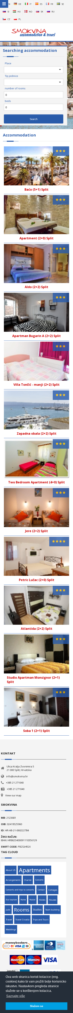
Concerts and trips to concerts (20, 889)
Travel (9, 919)
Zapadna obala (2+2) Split (36, 433)
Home (23, 899)
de (19, 4)
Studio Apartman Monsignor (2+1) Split (33, 679)
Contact (41, 889)
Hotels (42, 899)
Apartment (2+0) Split (36, 238)
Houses (52, 899)
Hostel (32, 899)
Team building (52, 909)
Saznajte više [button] (15, 996)
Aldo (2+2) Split (36, 287)
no (30, 11)
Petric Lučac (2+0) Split (36, 580)
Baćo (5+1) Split (36, 189)
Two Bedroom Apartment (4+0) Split (36, 482)
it (31, 4)
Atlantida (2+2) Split (36, 628)
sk (42, 11)
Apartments (34, 870)
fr (52, 4)
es (41, 4)
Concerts (39, 879)
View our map (13, 795)
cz (8, 19)
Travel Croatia (22, 919)
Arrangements (13, 879)
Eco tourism (11, 899)
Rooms (21, 909)
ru (53, 11)
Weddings (11, 929)
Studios (37, 909)
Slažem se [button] (36, 1006)
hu (19, 11)
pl (19, 19)
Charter (28, 879)
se (63, 4)
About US (10, 870)
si (8, 11)
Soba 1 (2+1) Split (36, 731)
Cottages (52, 889)
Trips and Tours (40, 919)
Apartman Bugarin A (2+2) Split (36, 336)
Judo (8, 909)
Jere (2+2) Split (36, 531)
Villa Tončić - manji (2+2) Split (36, 384)
